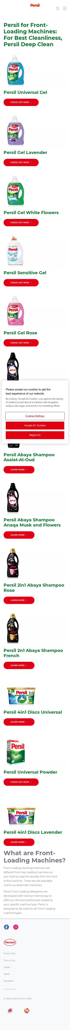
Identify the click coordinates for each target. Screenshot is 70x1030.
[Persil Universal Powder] (35, 761)
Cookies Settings (34, 416)
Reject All (35, 435)
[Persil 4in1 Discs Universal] (35, 701)
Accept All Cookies (35, 425)
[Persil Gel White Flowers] (35, 201)
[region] (35, 412)
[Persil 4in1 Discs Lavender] (35, 821)
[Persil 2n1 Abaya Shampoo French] (35, 642)
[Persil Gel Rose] (35, 321)
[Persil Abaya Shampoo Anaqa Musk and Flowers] (35, 511)
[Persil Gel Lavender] (35, 141)
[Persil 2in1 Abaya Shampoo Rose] (35, 577)
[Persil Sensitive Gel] (35, 261)
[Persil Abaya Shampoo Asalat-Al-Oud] (35, 446)
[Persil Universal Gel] (35, 81)
